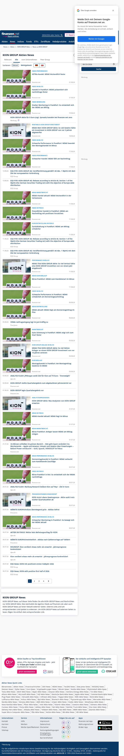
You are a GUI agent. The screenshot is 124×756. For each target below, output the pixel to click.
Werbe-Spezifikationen (30, 727)
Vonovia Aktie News (27, 702)
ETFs (36, 42)
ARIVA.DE (60, 753)
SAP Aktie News (43, 694)
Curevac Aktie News (10, 707)
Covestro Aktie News (80, 704)
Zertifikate (45, 42)
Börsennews (7, 687)
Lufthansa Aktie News (10, 699)
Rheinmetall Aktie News (97, 689)
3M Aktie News (68, 712)
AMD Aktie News (43, 702)
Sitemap (5, 730)
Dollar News (20, 689)
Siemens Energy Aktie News (77, 692)
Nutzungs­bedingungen (49, 730)
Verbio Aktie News (53, 712)
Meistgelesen (26, 65)
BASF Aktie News (24, 692)
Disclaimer (44, 727)
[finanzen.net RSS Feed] (68, 736)
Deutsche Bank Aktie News (62, 694)
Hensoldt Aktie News (30, 697)
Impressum (44, 721)
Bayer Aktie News (39, 692)
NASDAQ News (98, 687)
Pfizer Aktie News (31, 704)
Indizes (20, 42)
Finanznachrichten (32, 687)
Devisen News (7, 689)
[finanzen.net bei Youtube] (64, 727)
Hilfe (23, 721)
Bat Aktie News (65, 709)
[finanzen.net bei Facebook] (68, 723)
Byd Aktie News (44, 699)
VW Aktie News (82, 712)
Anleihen (73, 42)
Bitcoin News (63, 689)
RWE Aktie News (81, 697)
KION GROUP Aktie (23, 47)
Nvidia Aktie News (78, 689)
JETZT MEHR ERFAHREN (86, 672)
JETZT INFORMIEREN (27, 672)
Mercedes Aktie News (102, 699)
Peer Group (45, 59)
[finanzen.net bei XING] (68, 732)
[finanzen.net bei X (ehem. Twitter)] (68, 727)
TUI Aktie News (96, 692)
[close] (113, 10)
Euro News (31, 689)
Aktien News (18, 687)
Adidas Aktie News (42, 707)
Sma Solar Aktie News (97, 707)
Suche (98, 69)
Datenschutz (45, 724)
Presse (4, 727)
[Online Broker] (10, 36)
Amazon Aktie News (56, 692)
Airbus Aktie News (28, 699)
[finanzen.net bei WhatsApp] (64, 736)
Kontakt (5, 721)
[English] (42, 65)
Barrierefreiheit (46, 738)
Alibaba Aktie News (31, 709)
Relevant (8, 59)
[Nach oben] (112, 753)
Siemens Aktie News (98, 704)
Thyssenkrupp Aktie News (80, 699)
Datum (15, 65)
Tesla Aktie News (8, 692)
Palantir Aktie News (62, 704)
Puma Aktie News (26, 707)
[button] (74, 35)
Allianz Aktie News (9, 694)
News (12, 42)
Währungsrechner (86, 724)
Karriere (5, 724)
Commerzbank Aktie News (101, 694)
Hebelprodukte (59, 42)
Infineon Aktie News (48, 697)
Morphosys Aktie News (94, 702)
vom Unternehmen (29, 59)
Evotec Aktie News (75, 702)
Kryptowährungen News (47, 689)
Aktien (5, 42)
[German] (36, 65)
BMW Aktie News (80, 709)
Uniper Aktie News (59, 702)
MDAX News (57, 687)
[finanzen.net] (10, 34)
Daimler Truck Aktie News (76, 707)
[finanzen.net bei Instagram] (64, 723)
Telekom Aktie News (49, 709)
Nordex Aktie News (9, 702)
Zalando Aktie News (97, 709)
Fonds (29, 42)
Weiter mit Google (96, 39)
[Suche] (61, 35)
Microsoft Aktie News (26, 694)
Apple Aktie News (82, 694)
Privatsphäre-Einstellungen (45, 734)
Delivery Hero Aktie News (12, 709)
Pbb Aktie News (37, 712)
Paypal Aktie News (65, 697)
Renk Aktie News (96, 697)
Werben (24, 724)
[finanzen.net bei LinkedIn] (64, 732)
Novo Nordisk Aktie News (12, 704)
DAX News (46, 687)
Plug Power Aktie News (11, 697)
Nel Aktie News (58, 707)
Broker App (83, 727)
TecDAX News (69, 687)
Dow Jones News (83, 687)
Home (5, 47)
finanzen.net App (86, 721)
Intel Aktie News (46, 704)
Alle (16, 59)
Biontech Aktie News (60, 699)
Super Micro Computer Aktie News (16, 712)
